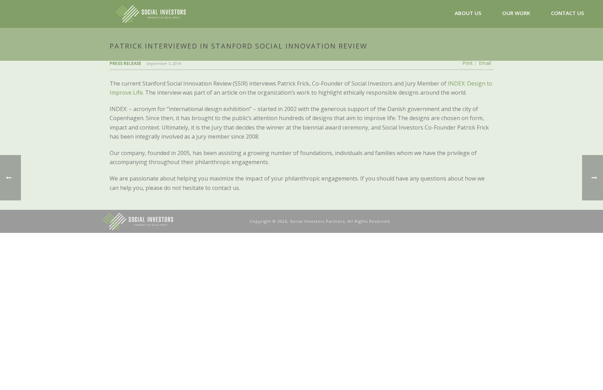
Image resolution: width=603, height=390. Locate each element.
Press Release (125, 63)
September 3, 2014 (163, 63)
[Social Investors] (173, 221)
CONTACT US (567, 12)
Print (467, 63)
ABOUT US (468, 12)
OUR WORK (516, 12)
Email (485, 63)
